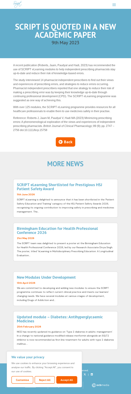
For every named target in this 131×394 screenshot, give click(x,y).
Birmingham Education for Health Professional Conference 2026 (57, 230)
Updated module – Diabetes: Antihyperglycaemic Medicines (60, 319)
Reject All (44, 380)
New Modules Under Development (46, 277)
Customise (22, 380)
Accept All (67, 380)
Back (68, 141)
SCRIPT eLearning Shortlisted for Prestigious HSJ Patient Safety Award (59, 186)
